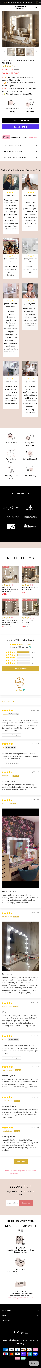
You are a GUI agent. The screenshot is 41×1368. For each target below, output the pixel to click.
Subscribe (26, 1203)
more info (33, 137)
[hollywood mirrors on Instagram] (22, 1333)
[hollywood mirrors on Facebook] (14, 1333)
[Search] (8, 7)
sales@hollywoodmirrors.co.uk (20, 1298)
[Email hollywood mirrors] (26, 1333)
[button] (7, 66)
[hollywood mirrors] (20, 7)
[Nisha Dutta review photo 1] (20, 946)
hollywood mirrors (18, 1340)
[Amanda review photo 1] (20, 848)
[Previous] (4, 29)
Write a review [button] (21, 668)
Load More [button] (20, 1161)
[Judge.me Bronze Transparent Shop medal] (19, 681)
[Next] (36, 29)
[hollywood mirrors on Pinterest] (18, 1333)
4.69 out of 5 (26, 644)
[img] (7, 710)
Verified (19, 690)
